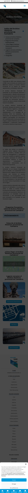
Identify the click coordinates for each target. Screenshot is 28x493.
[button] (26, 464)
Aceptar (14, 480)
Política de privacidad (15, 491)
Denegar (14, 484)
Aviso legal (22, 491)
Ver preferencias (14, 488)
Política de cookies (7, 491)
